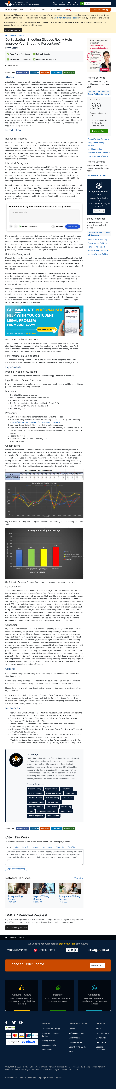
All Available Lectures (97, 175)
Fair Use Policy (102, 1033)
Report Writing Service (98, 139)
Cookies (58, 1078)
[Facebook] (7, 1022)
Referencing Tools (96, 247)
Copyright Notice (45, 1078)
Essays (13, 35)
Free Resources (75, 1042)
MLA (17, 847)
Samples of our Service (98, 153)
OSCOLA (72, 847)
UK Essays (12, 9)
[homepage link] (6, 35)
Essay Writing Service (51, 1029)
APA (9, 847)
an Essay (99, 131)
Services (23, 9)
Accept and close (11, 30)
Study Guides (74, 1038)
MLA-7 (25, 847)
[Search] (82, 3)
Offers (66, 9)
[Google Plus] (21, 1022)
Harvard (35, 847)
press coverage (67, 943)
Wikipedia (60, 847)
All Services (47, 1049)
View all (78, 878)
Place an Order (99, 9)
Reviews (33, 9)
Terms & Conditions (27, 1078)
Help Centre (101, 1042)
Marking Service (95, 149)
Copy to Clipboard (15, 869)
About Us (44, 9)
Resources (55, 9)
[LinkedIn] (14, 1022)
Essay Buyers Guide (96, 243)
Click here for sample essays (66, 18)
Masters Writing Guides (98, 254)
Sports (21, 35)
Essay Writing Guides (97, 250)
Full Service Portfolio (97, 156)
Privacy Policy (11, 1078)
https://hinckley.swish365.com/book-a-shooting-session (36, 422)
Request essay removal (17, 927)
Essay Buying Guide (77, 1047)
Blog (71, 1051)
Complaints (101, 1038)
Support (62, 4)
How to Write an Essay (98, 239)
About (98, 1029)
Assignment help (49, 1045)
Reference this (14, 65)
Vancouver (47, 847)
